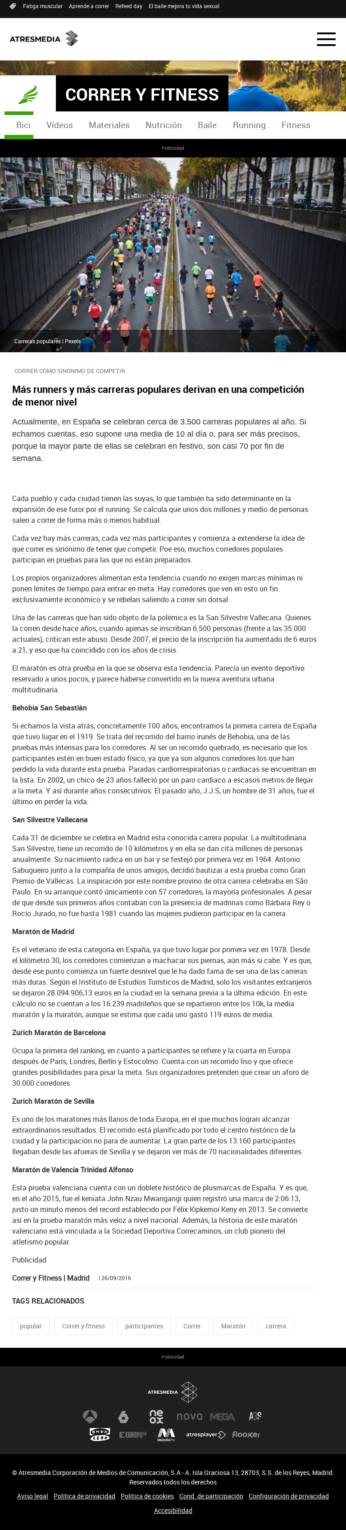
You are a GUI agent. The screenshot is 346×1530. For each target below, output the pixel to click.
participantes (144, 1326)
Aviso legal (32, 1496)
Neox (156, 1417)
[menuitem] (23, 125)
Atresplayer (206, 1435)
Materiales (109, 125)
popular (31, 1326)
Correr (192, 1326)
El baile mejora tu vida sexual (184, 5)
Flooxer (246, 1435)
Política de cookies (147, 1496)
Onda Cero (100, 1435)
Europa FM (132, 1435)
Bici (23, 125)
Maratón (233, 1326)
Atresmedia (173, 1392)
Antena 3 (90, 1417)
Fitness (296, 125)
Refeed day (128, 5)
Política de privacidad (84, 1496)
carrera (276, 1326)
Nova (189, 1417)
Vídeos (59, 125)
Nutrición (164, 125)
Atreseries (255, 1417)
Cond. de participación (211, 1496)
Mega (222, 1417)
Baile (207, 125)
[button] (321, 39)
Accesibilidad (173, 1510)
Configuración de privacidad (289, 1496)
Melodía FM (166, 1435)
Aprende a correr (89, 5)
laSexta (123, 1417)
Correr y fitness (83, 1326)
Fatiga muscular (43, 5)
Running (249, 125)
